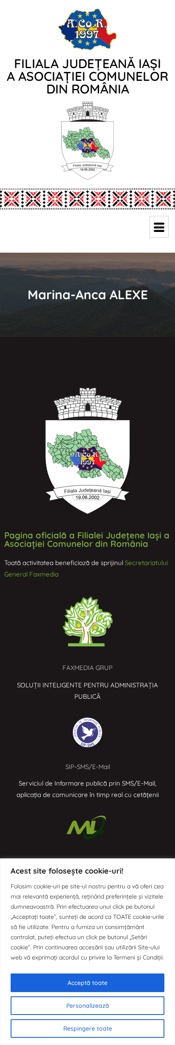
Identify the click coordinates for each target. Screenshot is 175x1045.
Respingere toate (87, 1028)
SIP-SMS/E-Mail (87, 767)
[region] (87, 951)
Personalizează (87, 1005)
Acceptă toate (87, 983)
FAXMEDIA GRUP (87, 668)
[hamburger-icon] (159, 227)
